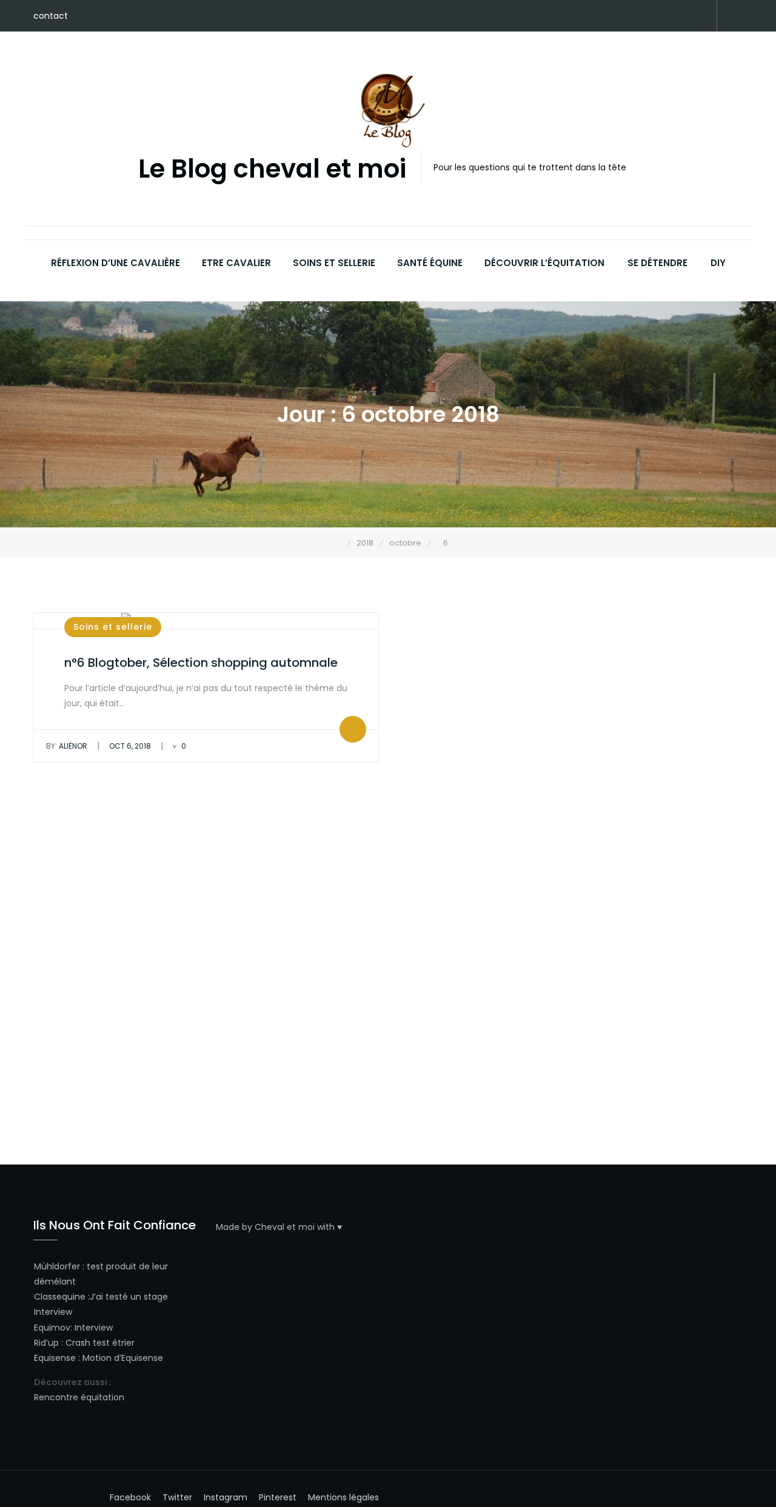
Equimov (52, 1328)
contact (50, 16)
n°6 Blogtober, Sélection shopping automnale (201, 662)
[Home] (338, 543)
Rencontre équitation (79, 1397)
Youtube (682, 16)
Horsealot (700, 16)
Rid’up (46, 1343)
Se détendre (657, 262)
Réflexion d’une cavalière (115, 262)
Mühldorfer (57, 1266)
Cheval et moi (285, 1227)
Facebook (609, 16)
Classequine (59, 1297)
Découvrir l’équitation (544, 262)
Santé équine (430, 262)
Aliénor (66, 746)
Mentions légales (343, 1497)
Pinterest (627, 16)
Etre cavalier (236, 262)
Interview (53, 1312)
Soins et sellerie (334, 262)
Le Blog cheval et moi (272, 169)
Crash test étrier (100, 1343)
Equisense (55, 1358)
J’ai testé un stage (129, 1297)
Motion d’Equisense (122, 1358)
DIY (718, 262)
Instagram (664, 16)
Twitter (645, 16)
